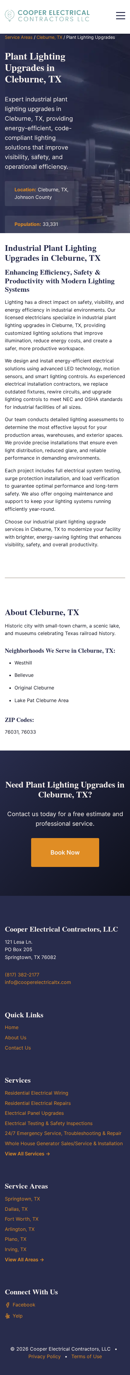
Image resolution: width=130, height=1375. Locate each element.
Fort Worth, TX (21, 1219)
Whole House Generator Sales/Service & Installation (64, 1143)
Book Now (65, 852)
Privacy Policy (44, 1356)
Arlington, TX (19, 1229)
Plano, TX (15, 1239)
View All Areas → (24, 1259)
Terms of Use (86, 1356)
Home (11, 1027)
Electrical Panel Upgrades (34, 1113)
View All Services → (27, 1154)
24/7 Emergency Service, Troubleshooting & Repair (63, 1133)
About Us (15, 1037)
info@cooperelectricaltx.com (38, 982)
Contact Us (18, 1048)
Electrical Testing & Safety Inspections (49, 1123)
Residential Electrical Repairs (38, 1103)
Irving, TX (15, 1249)
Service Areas (19, 37)
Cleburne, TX (49, 37)
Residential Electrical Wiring (36, 1093)
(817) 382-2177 (22, 975)
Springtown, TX (22, 1199)
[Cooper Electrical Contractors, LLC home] (47, 16)
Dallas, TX (16, 1209)
